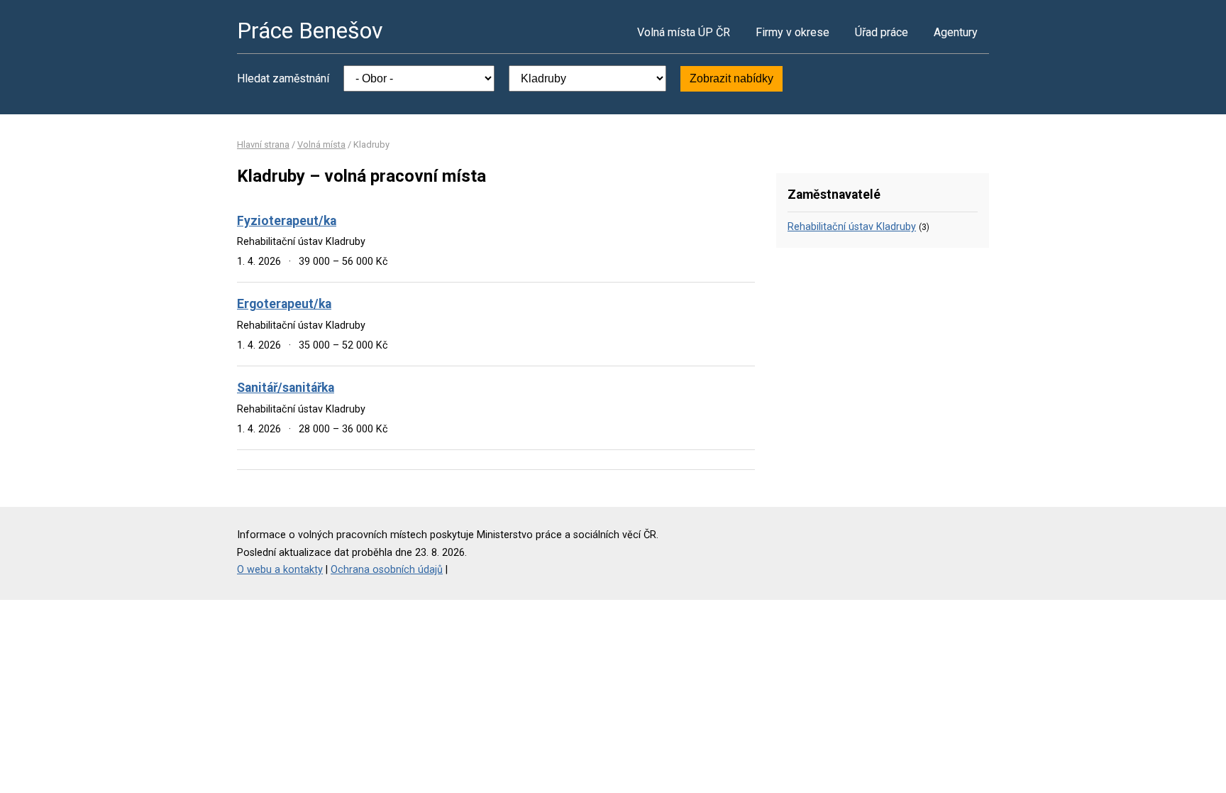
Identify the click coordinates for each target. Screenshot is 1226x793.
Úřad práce (881, 32)
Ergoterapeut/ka (284, 304)
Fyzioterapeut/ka (286, 221)
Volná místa (321, 144)
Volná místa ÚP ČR (683, 32)
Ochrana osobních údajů (387, 570)
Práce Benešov (310, 30)
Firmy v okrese (792, 32)
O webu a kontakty (280, 570)
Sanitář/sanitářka (285, 388)
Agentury (956, 32)
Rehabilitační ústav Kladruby (852, 227)
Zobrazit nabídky (731, 78)
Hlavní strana (263, 144)
